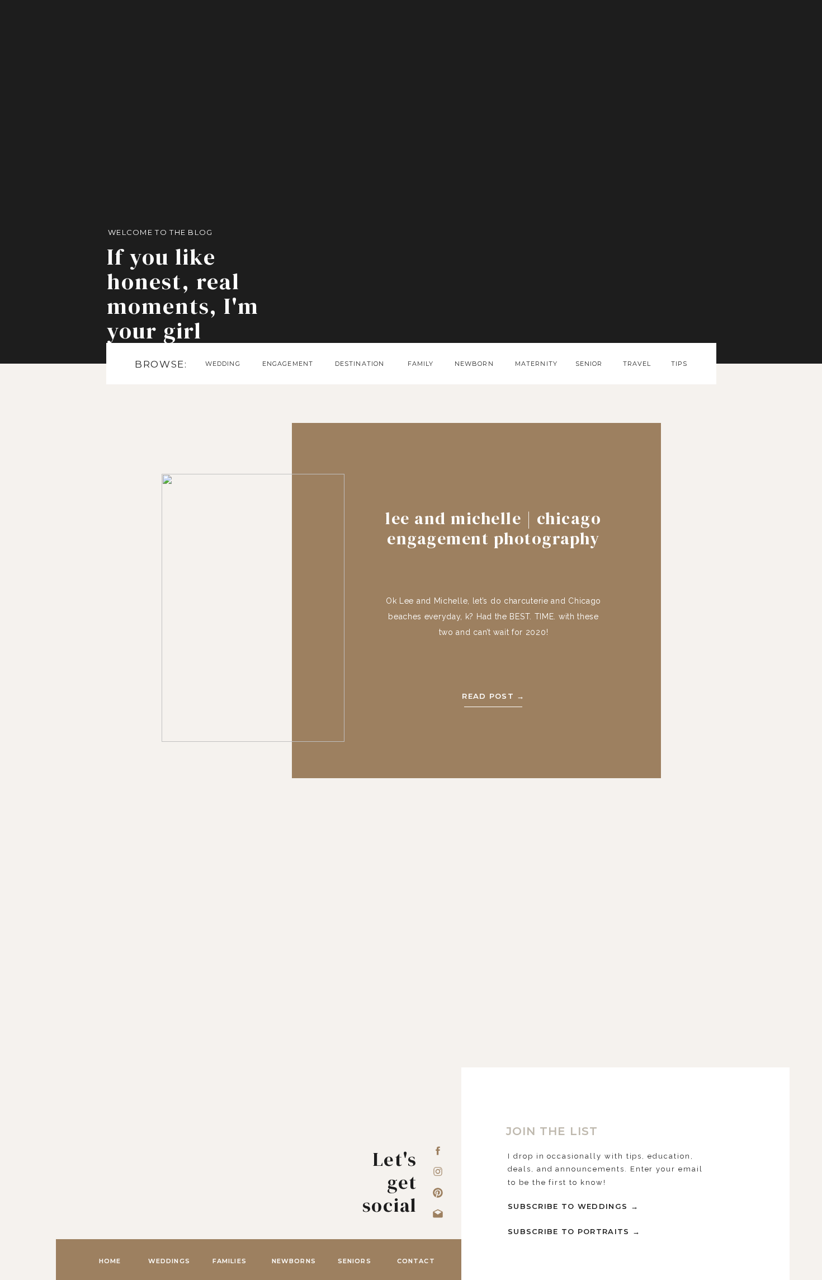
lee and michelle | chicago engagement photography (493, 528)
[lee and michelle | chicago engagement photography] (253, 608)
